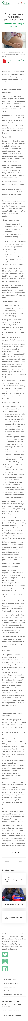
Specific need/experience (11, 994)
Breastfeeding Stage (10, 983)
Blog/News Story (19, 898)
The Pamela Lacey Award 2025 (11, 1015)
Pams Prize (8, 877)
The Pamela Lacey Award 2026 (12, 1005)
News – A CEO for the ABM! (14, 904)
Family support (9, 987)
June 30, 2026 (6, 1006)
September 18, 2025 (8, 1011)
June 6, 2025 (6, 1017)
